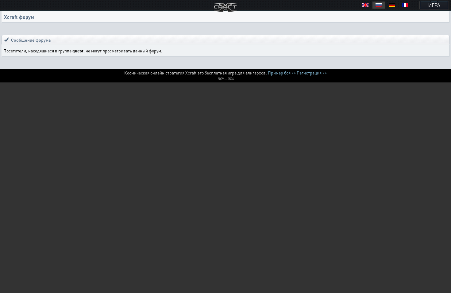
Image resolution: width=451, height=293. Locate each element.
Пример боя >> (282, 72)
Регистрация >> (312, 72)
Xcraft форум (19, 17)
